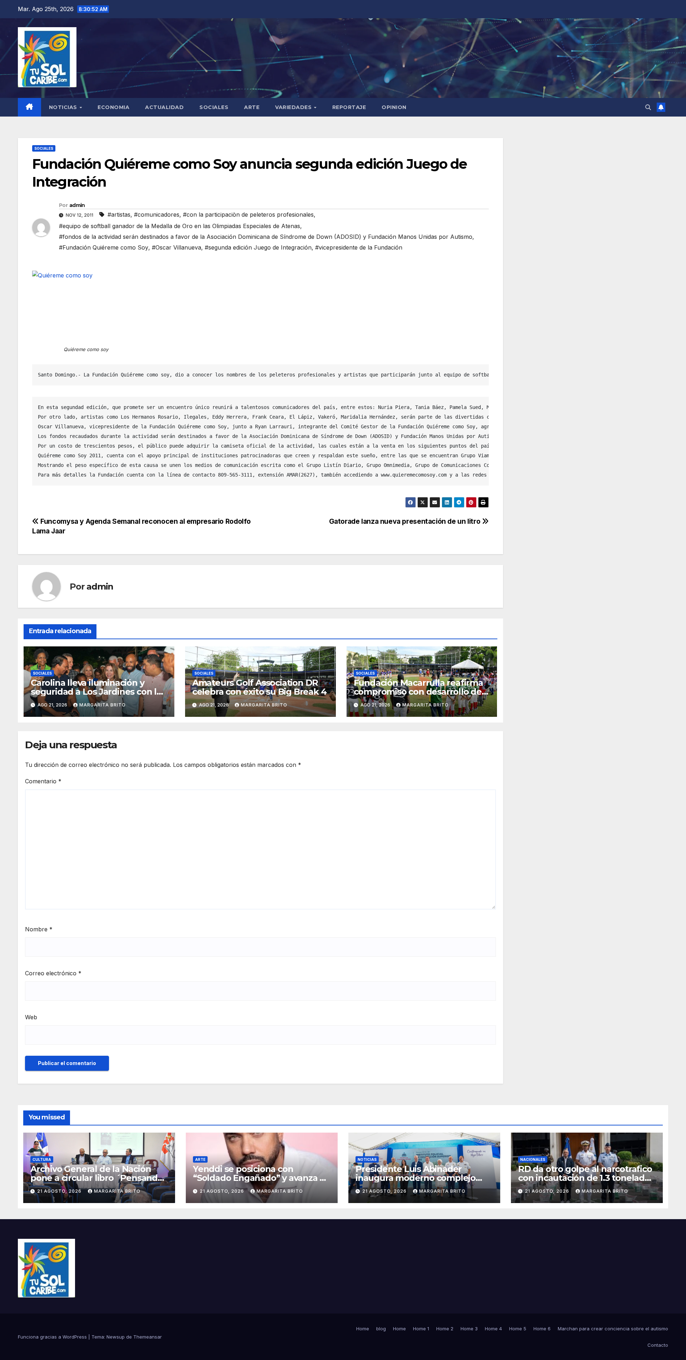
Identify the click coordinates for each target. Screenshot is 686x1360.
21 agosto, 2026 (60, 1191)
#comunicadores (156, 214)
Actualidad (164, 107)
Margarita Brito (102, 705)
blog (381, 1328)
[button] (648, 107)
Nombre (39, 929)
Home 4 (493, 1328)
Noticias (64, 107)
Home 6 (542, 1328)
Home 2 (444, 1328)
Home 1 (421, 1328)
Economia (113, 107)
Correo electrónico (53, 973)
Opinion (394, 107)
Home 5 (517, 1328)
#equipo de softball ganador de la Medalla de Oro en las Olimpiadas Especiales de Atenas (179, 226)
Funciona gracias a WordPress (53, 1337)
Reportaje (349, 107)
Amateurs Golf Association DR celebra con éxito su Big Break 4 (259, 687)
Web (31, 1017)
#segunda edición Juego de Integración (258, 247)
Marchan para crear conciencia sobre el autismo (613, 1328)
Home (362, 1328)
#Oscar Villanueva (176, 247)
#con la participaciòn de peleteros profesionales (248, 214)
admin (77, 205)
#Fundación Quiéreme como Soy (103, 247)
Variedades (294, 107)
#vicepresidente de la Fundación (358, 247)
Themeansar (147, 1337)
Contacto (657, 1345)
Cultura (42, 1159)
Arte (251, 107)
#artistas (119, 214)
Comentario (43, 781)
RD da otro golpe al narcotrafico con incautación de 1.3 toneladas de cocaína (586, 1178)
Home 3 (469, 1328)
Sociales (213, 107)
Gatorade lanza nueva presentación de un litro (405, 521)
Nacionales (532, 1159)
